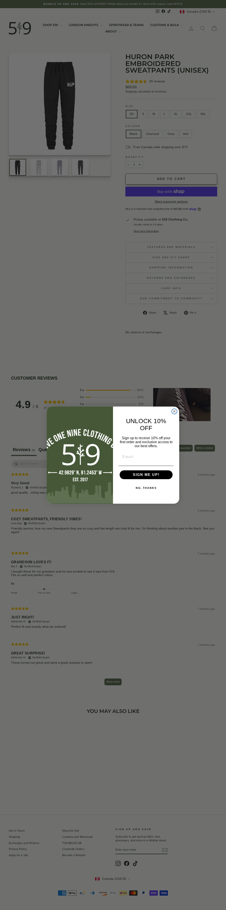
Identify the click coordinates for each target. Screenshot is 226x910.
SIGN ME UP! (146, 475)
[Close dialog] (174, 411)
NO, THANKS (146, 488)
